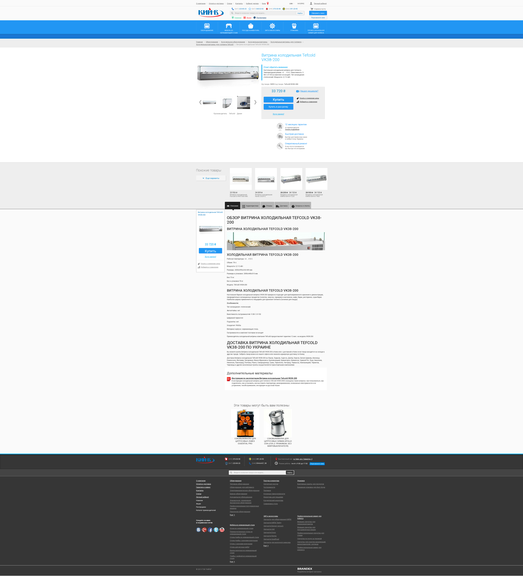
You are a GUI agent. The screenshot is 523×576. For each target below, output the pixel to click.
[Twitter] (216, 529)
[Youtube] (222, 529)
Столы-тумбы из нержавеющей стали (244, 537)
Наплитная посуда (271, 484)
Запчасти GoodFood (271, 539)
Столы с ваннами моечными (241, 544)
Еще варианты (212, 178)
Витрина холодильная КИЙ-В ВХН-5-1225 (289, 195)
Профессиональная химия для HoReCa (309, 517)
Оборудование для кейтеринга (242, 487)
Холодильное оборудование (233, 42)
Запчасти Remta (270, 536)
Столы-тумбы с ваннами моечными (244, 541)
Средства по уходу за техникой (309, 539)
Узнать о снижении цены (309, 98)
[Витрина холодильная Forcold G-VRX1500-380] (240, 179)
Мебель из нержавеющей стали (242, 525)
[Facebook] (210, 529)
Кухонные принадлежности (274, 494)
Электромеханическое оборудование (244, 491)
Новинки (238, 18)
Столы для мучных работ (239, 547)
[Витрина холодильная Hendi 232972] (265, 179)
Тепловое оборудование (239, 484)
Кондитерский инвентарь (273, 500)
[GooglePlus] (204, 529)
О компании (201, 3)
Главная (199, 42)
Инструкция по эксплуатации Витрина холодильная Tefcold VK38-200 (264, 378)
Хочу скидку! (278, 114)
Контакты (239, 3)
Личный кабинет (320, 3)
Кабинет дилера (252, 3)
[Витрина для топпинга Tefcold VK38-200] (243, 102)
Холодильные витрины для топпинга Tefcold (214, 44)
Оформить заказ (318, 13)
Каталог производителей (206, 510)
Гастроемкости (269, 487)
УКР (298, 4)
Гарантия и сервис (203, 487)
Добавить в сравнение (308, 102)
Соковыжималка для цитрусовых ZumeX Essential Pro (245, 441)
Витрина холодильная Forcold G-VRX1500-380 (239, 195)
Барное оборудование (238, 494)
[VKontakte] (198, 529)
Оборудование (212, 42)
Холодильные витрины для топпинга (285, 42)
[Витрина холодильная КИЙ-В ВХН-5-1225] (291, 179)
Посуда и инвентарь (271, 481)
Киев (264, 3)
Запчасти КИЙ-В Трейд (272, 523)
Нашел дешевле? (309, 91)
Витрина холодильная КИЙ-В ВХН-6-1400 (314, 195)
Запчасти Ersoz (270, 532)
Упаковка (301, 481)
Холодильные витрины (257, 42)
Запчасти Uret (269, 529)
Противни (267, 491)
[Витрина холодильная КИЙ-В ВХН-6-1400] (316, 179)
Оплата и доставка (216, 3)
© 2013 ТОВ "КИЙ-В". (204, 569)
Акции (249, 18)
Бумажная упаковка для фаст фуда (311, 487)
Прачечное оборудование (240, 512)
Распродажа (261, 18)
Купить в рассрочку (278, 106)
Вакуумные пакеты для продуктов (310, 484)
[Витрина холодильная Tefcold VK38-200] (227, 74)
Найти (300, 13)
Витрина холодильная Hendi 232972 (263, 195)
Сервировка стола (271, 504)
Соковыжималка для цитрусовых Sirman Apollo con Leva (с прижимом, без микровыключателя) (278, 442)
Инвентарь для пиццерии (273, 497)
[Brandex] (312, 569)
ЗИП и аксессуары (271, 516)
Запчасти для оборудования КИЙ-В (277, 519)
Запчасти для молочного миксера (277, 542)
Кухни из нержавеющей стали (241, 528)
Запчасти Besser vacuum (273, 526)
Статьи (229, 3)
